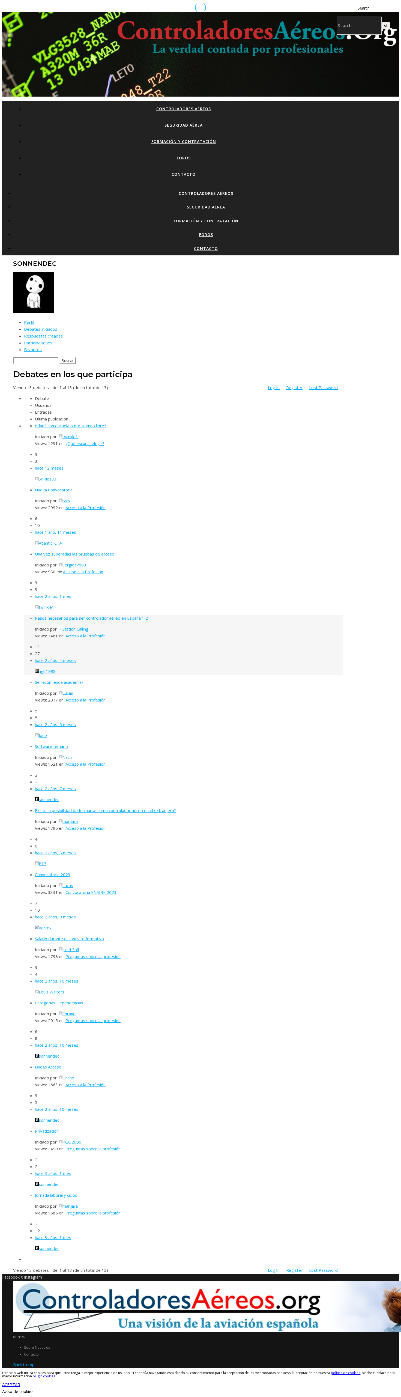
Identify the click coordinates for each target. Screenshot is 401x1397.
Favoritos (33, 349)
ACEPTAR (11, 1384)
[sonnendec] (33, 311)
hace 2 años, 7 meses (55, 788)
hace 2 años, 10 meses (56, 981)
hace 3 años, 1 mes (53, 1173)
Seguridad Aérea (183, 125)
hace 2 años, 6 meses (55, 724)
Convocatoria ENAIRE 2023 (90, 892)
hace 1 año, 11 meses (55, 532)
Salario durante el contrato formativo (69, 938)
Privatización (47, 1131)
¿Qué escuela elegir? (84, 443)
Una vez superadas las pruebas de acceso (74, 554)
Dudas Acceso (48, 1067)
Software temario (51, 746)
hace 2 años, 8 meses (55, 852)
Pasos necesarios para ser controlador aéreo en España (88, 618)
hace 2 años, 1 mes (53, 596)
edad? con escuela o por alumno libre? (70, 425)
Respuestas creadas (43, 336)
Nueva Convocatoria (54, 489)
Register (294, 387)
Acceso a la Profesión (85, 507)
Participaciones (38, 342)
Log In (274, 387)
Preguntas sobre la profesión (93, 956)
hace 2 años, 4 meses (55, 660)
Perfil (29, 322)
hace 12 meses (49, 468)
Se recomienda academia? (59, 682)
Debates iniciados (40, 329)
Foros (184, 157)
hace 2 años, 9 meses (55, 917)
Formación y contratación (183, 141)
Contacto (184, 174)
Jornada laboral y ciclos (56, 1195)
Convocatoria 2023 (52, 874)
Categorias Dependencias (59, 1002)
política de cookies (345, 1373)
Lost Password (323, 387)
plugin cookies (44, 1376)
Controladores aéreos (183, 108)
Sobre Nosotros (37, 1347)
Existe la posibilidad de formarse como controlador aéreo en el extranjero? (105, 810)
